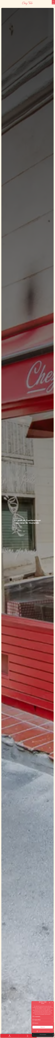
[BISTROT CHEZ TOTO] (27, 3)
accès (9, 1036)
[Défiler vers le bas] (27, 1033)
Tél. (27, 1036)
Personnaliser (43, 1034)
